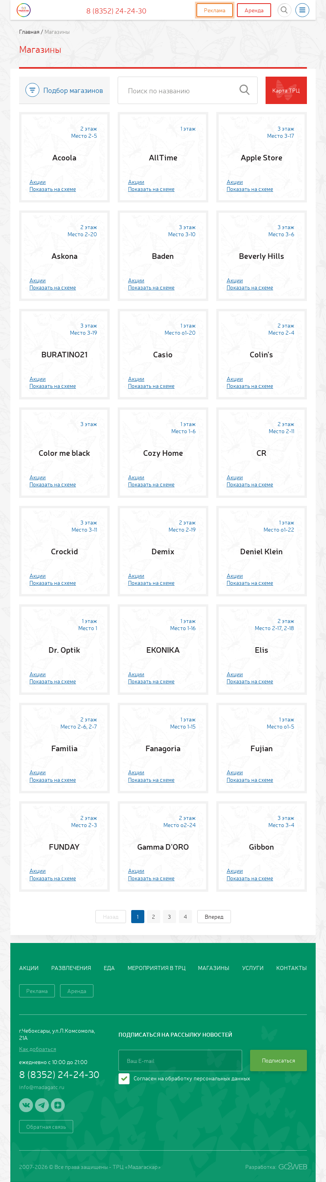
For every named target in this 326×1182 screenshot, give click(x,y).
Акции (37, 181)
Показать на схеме (52, 188)
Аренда (254, 9)
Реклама (214, 9)
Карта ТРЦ (286, 90)
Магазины (213, 967)
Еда (109, 967)
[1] (244, 90)
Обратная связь (46, 1126)
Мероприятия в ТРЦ (157, 967)
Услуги (253, 967)
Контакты (291, 967)
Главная (30, 31)
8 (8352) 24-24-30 (116, 10)
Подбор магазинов (73, 89)
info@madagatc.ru (41, 1086)
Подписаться (278, 1060)
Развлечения (71, 967)
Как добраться (37, 1048)
